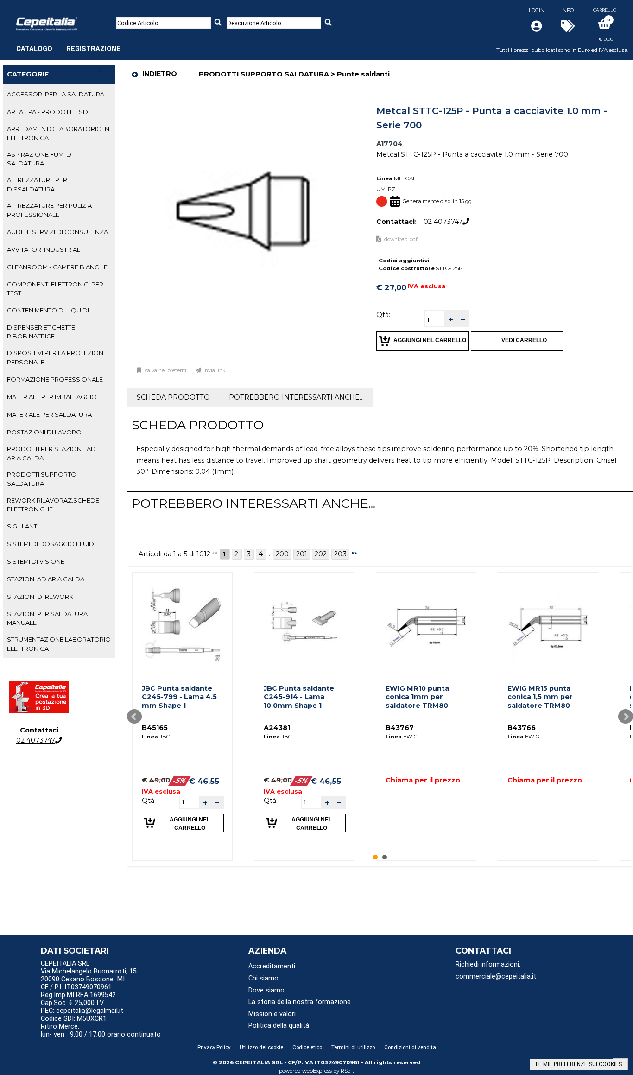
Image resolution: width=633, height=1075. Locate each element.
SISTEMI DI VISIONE (35, 561)
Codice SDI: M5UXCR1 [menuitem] (74, 1019)
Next (625, 716)
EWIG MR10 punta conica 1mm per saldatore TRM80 (417, 697)
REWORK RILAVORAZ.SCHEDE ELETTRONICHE (53, 504)
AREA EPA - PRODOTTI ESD (47, 111)
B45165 (155, 728)
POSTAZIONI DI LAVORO (44, 432)
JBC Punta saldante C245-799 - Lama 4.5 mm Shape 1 (179, 697)
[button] (450, 319)
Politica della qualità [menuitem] (278, 1026)
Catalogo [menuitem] (34, 49)
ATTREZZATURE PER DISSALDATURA (37, 184)
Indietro (159, 74)
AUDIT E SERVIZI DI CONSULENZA (57, 231)
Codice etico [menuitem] (307, 1047)
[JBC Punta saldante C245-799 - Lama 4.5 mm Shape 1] (182, 622)
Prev (134, 716)
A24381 (277, 728)
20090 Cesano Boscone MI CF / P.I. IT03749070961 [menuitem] (83, 983)
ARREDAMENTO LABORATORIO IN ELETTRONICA (58, 133)
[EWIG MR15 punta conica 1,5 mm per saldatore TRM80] (548, 622)
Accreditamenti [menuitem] (271, 966)
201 (301, 554)
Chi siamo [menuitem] (263, 978)
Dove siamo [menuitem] (266, 990)
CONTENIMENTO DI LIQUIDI (48, 310)
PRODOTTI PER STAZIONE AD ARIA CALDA (51, 453)
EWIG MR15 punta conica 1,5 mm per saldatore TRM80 (540, 697)
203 (340, 554)
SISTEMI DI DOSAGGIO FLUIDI (51, 543)
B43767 (400, 728)
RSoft (347, 1071)
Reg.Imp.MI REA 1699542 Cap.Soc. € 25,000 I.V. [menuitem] (78, 999)
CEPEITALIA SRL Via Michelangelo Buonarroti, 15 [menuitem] (89, 967)
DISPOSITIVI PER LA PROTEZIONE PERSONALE (57, 357)
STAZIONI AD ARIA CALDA (45, 579)
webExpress (317, 1071)
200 (282, 554)
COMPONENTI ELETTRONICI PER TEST (55, 288)
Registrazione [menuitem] (93, 49)
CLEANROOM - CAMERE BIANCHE (57, 267)
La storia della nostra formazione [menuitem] (299, 1002)
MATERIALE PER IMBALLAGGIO (52, 397)
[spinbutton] (434, 320)
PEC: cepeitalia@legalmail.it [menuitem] (83, 1011)
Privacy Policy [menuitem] (213, 1047)
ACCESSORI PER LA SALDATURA (55, 94)
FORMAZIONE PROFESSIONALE (55, 379)
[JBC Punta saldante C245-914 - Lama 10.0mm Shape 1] (304, 622)
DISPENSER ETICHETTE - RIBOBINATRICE (43, 332)
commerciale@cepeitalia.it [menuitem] (496, 976)
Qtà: (383, 315)
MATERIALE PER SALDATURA (49, 414)
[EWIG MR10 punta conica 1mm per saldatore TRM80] (426, 622)
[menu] (68, 44)
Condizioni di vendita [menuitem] (410, 1047)
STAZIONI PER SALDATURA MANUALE (47, 618)
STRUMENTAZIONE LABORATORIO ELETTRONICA (59, 644)
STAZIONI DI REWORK (40, 596)
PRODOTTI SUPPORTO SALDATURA (41, 479)
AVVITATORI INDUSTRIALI (44, 249)
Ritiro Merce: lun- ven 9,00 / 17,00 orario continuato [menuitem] (101, 1030)
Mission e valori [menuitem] (272, 1014)
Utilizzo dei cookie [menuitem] (261, 1047)
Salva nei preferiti (165, 371)
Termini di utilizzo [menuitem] (353, 1047)
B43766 (521, 728)
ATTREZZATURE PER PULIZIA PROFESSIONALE (49, 210)
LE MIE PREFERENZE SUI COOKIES (579, 1064)
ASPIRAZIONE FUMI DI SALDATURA (40, 159)
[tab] (59, 94)
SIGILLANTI (22, 526)
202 (321, 554)
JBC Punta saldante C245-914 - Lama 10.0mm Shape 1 (299, 697)
